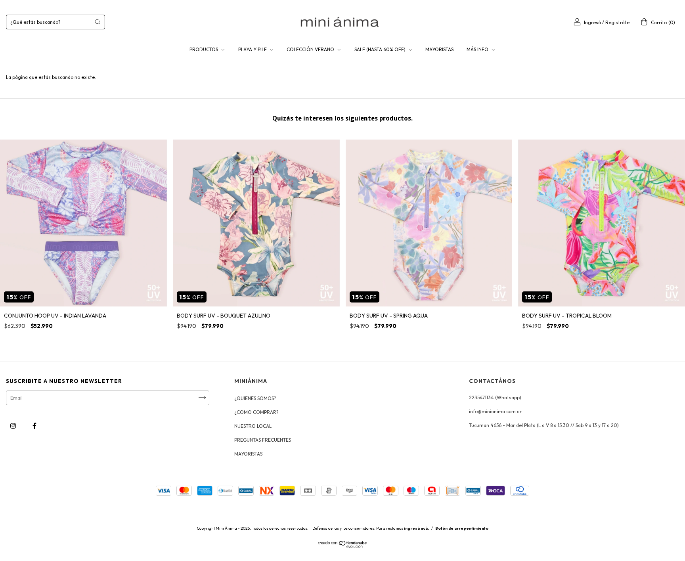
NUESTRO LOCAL (253, 426)
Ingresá (592, 22)
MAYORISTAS (439, 49)
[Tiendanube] (342, 546)
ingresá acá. (416, 528)
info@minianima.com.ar (495, 411)
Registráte (617, 22)
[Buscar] (97, 22)
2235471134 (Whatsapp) (495, 397)
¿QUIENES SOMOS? (255, 398)
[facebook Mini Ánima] (34, 426)
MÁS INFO (478, 49)
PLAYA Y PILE (253, 49)
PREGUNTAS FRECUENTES (262, 440)
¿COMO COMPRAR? (256, 412)
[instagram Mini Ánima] (13, 426)
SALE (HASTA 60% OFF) (380, 49)
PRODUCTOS (204, 49)
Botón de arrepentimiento (461, 528)
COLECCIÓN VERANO (311, 49)
